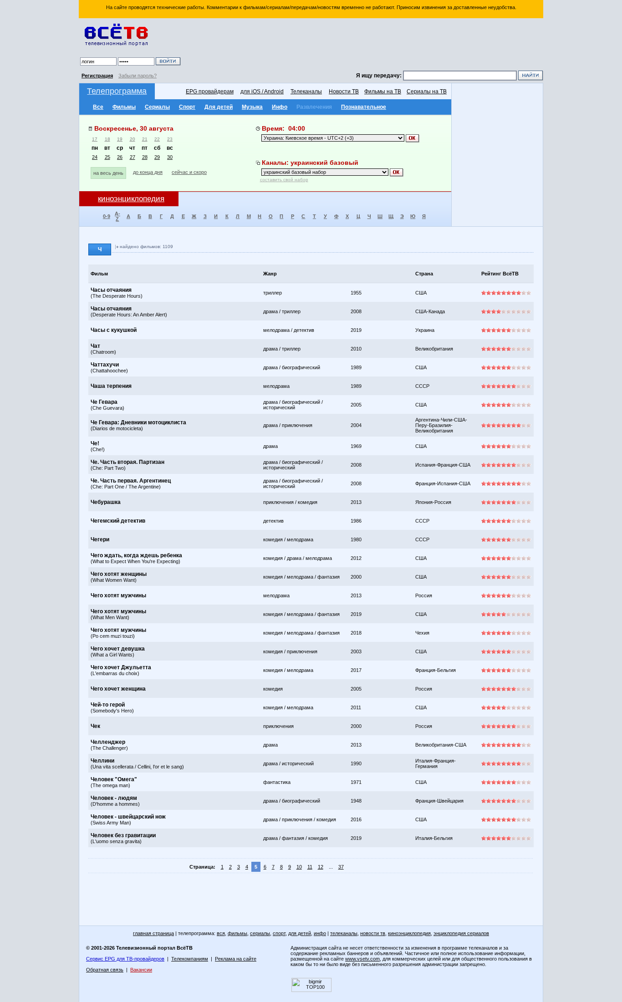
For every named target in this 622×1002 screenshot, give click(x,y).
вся (221, 933)
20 (132, 139)
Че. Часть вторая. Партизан (127, 462)
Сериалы (157, 107)
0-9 (106, 216)
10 (299, 867)
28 (145, 157)
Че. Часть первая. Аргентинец (131, 481)
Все (98, 107)
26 (119, 157)
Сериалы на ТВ (427, 91)
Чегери (100, 539)
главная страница (153, 933)
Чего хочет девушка (118, 649)
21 (145, 139)
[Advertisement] (363, 45)
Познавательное (363, 107)
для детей (299, 933)
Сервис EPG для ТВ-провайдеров (125, 958)
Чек (95, 726)
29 (157, 157)
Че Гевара (104, 402)
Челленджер (108, 742)
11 (309, 867)
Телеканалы (306, 91)
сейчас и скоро (189, 172)
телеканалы (343, 933)
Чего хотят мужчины (118, 595)
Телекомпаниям (189, 958)
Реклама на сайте (235, 958)
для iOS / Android (262, 91)
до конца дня (148, 172)
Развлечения (314, 107)
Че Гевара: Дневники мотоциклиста (138, 422)
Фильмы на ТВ (382, 91)
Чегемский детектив (118, 521)
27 (132, 157)
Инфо (279, 107)
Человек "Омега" (114, 779)
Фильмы (124, 107)
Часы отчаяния (111, 290)
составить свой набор (284, 179)
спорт (279, 933)
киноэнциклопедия (409, 933)
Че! (95, 443)
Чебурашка (106, 502)
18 (107, 139)
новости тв (372, 933)
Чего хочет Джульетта (121, 667)
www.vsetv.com (362, 958)
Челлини (102, 761)
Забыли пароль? (137, 75)
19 (119, 139)
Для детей (218, 107)
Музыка (252, 107)
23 (170, 139)
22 (157, 139)
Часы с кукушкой (114, 330)
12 (320, 867)
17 (94, 139)
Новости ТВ (344, 91)
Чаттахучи (105, 364)
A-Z (117, 216)
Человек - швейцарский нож (128, 817)
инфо (320, 933)
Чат (95, 346)
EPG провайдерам (210, 91)
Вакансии (141, 969)
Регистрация (97, 75)
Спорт (187, 107)
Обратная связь (104, 969)
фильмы (237, 933)
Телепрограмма (117, 91)
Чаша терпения (111, 386)
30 (170, 157)
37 (341, 867)
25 (107, 157)
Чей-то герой (108, 705)
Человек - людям (114, 798)
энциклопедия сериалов (461, 933)
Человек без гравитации (123, 835)
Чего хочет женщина (118, 689)
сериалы (260, 933)
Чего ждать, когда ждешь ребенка (136, 555)
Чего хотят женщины (119, 574)
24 (94, 157)
